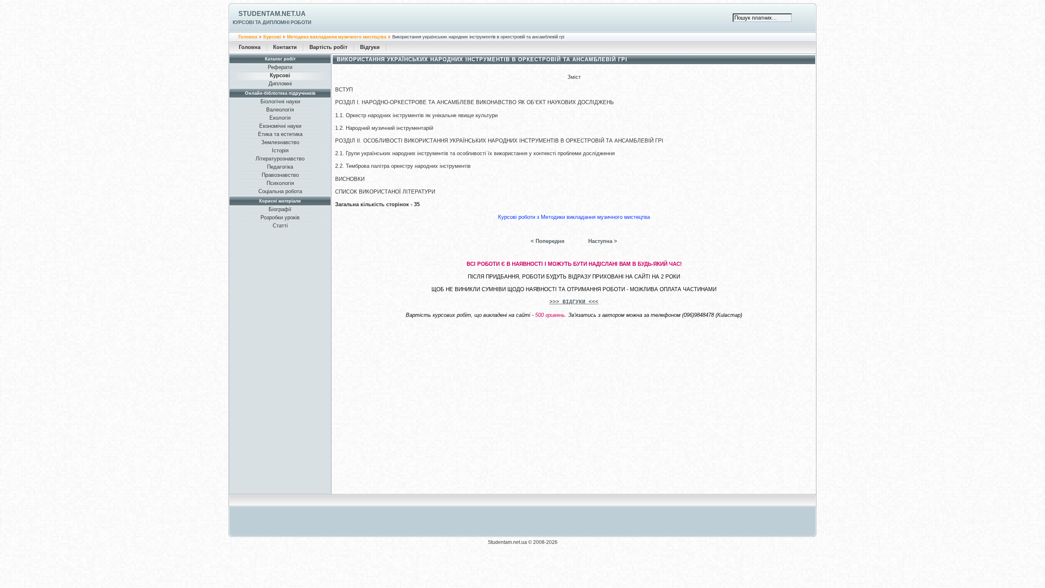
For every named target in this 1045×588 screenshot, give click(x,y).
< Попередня (548, 241)
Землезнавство (280, 142)
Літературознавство (280, 159)
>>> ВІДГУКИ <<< (573, 302)
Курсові (272, 36)
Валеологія (280, 110)
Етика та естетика (280, 134)
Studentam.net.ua (272, 13)
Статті (280, 226)
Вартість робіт (328, 47)
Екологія (280, 118)
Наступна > (602, 241)
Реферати (280, 67)
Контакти (285, 47)
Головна (247, 36)
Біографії (280, 209)
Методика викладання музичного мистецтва (336, 36)
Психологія (280, 183)
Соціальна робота (280, 191)
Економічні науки (280, 126)
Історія (280, 150)
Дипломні (280, 83)
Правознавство (280, 175)
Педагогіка (280, 167)
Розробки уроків (280, 217)
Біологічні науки (280, 101)
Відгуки (370, 47)
